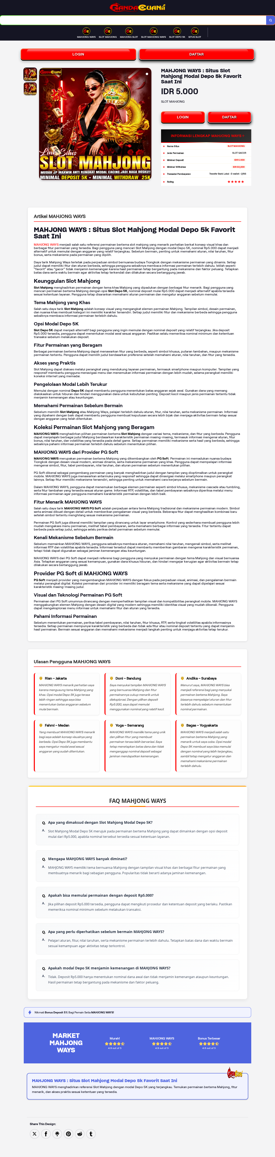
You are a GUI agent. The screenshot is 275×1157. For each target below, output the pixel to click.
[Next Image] (148, 124)
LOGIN (78, 54)
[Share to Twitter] (34, 1133)
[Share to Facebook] (46, 1133)
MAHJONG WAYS (46, 244)
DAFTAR (196, 54)
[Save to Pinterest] (68, 1133)
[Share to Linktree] (57, 1133)
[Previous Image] (42, 124)
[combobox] (133, 20)
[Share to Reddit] (80, 1133)
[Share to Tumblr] (91, 1133)
